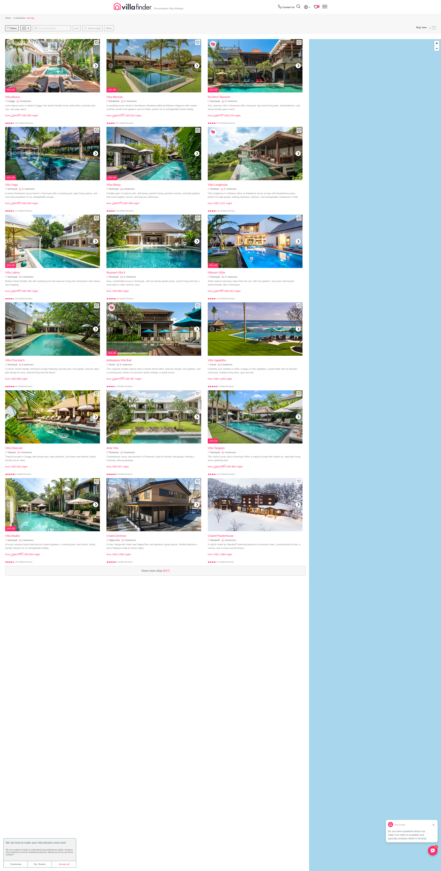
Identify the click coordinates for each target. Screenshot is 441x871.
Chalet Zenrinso (116, 535)
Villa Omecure (14, 448)
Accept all (64, 864)
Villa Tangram (216, 448)
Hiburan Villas (216, 272)
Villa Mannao (114, 97)
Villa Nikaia (113, 184)
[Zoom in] (436, 43)
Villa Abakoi (12, 535)
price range (94, 28)
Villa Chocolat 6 (15, 360)
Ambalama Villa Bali (118, 360)
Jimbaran (214, 189)
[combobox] (53, 28)
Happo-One (114, 540)
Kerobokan (114, 101)
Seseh (112, 364)
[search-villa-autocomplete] (298, 7)
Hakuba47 (215, 540)
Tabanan (11, 452)
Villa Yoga (11, 184)
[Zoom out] (436, 48)
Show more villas (155, 570)
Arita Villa (112, 448)
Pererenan (114, 452)
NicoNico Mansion (219, 97)
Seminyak (215, 101)
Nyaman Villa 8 (115, 272)
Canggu (11, 101)
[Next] (95, 65)
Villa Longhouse (218, 184)
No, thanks (40, 864)
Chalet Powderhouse (221, 535)
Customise (16, 864)
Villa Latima (12, 272)
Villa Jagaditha (217, 360)
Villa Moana (12, 97)
